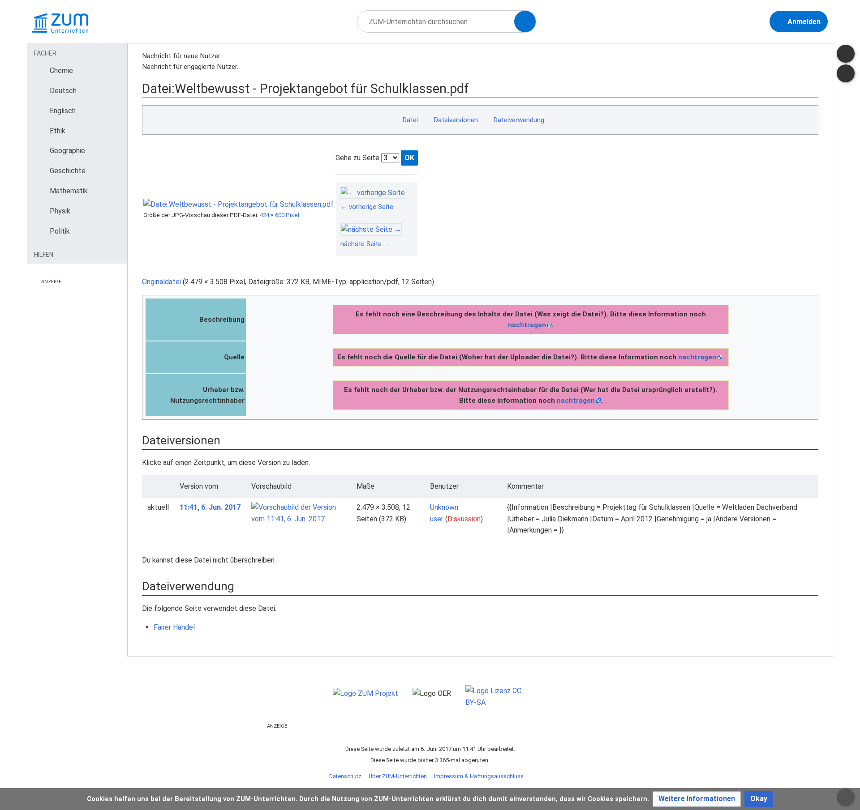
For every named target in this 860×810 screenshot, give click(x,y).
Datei (410, 120)
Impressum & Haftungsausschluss (479, 776)
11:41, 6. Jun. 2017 (210, 507)
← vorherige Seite (366, 207)
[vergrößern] (408, 206)
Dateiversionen (456, 120)
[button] (697, 799)
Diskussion (464, 519)
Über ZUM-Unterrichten (398, 776)
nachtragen (527, 325)
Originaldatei (161, 281)
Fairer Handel (174, 627)
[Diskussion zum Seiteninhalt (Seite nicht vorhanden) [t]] (846, 54)
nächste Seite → (365, 244)
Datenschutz (345, 776)
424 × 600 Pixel (279, 215)
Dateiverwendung (518, 120)
